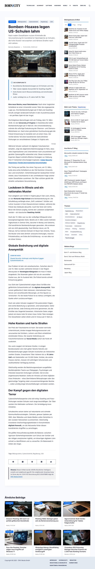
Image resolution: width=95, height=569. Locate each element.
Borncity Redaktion (14, 47)
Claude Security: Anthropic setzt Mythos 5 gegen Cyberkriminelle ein (27, 259)
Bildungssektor (22, 21)
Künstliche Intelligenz (70, 220)
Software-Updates (70, 223)
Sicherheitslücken (70, 217)
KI (70, 5)
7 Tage (74, 24)
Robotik (75, 5)
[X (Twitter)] (22, 461)
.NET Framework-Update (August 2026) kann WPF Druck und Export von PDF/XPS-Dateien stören (75, 182)
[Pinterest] (32, 461)
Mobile (65, 5)
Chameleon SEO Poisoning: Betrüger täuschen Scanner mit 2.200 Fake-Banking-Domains (75, 549)
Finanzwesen (68, 226)
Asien (66, 231)
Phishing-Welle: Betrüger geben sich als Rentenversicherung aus (46, 520)
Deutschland (79, 211)
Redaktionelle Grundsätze (58, 563)
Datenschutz (78, 226)
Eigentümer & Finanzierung (58, 565)
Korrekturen (73, 563)
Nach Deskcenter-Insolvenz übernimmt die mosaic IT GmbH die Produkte (75, 193)
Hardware (57, 5)
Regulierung (44, 21)
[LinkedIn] (41, 461)
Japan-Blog (68, 272)
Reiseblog (67, 268)
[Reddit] (51, 461)
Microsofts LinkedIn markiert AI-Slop (76, 153)
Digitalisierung (69, 211)
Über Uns (83, 5)
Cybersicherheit (33, 21)
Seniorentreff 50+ (69, 264)
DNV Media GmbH (16, 477)
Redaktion (73, 560)
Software (49, 5)
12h (66, 24)
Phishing (74, 228)
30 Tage (80, 24)
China (80, 234)
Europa (67, 234)
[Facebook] (13, 461)
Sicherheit (40, 5)
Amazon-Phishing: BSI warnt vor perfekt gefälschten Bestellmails (17, 520)
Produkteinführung (76, 231)
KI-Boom (79, 217)
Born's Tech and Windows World (74, 256)
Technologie (31, 5)
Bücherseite (68, 260)
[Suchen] (89, 5)
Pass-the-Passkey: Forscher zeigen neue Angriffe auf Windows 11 (16, 549)
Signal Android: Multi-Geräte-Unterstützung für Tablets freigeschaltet (74, 521)
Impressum (53, 560)
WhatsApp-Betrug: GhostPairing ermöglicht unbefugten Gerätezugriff (47, 549)
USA (51, 21)
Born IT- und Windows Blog (72, 252)
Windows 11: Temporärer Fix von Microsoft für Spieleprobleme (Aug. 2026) (75, 162)
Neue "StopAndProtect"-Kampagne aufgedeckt (75, 172)
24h (70, 24)
